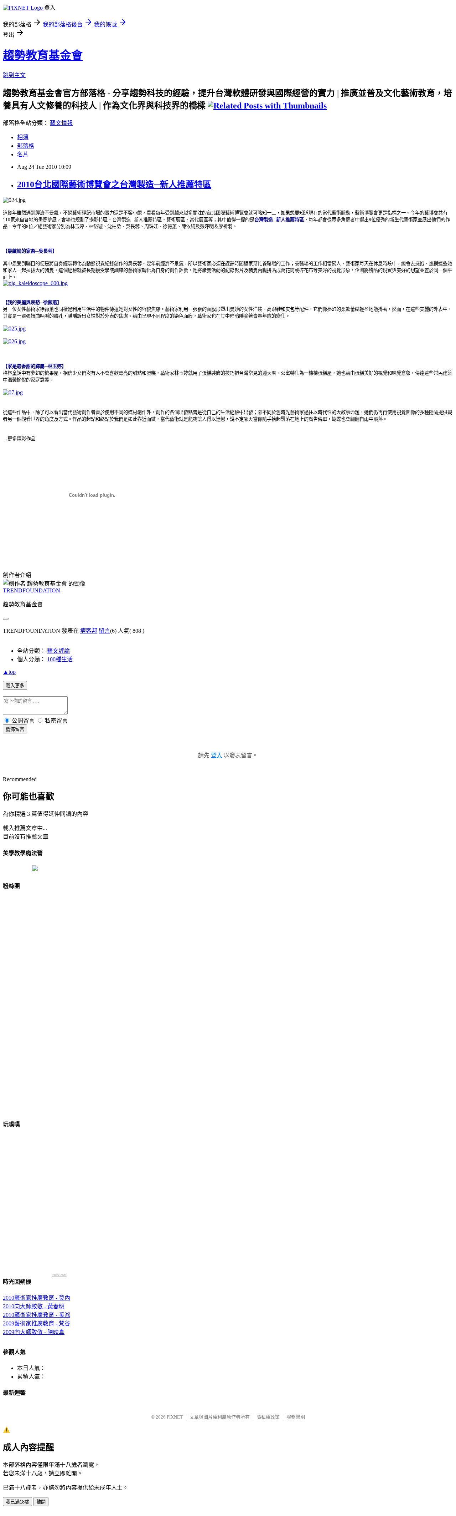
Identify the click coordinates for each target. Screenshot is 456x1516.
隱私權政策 (268, 1417)
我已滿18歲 (17, 1502)
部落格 (25, 146)
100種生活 (60, 659)
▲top (9, 672)
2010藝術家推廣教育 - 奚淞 (36, 1315)
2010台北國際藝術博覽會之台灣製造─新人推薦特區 (114, 184)
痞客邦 (88, 631)
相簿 (22, 137)
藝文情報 (61, 123)
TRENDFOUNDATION (31, 590)
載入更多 (15, 685)
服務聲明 (295, 1417)
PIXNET (175, 1417)
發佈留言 (15, 729)
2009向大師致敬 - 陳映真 (33, 1332)
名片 (22, 154)
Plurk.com (59, 1275)
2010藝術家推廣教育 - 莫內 (36, 1298)
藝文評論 (58, 651)
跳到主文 (14, 75)
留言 (104, 631)
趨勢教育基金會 (43, 55)
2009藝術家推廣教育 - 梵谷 (36, 1323)
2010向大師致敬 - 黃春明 (33, 1306)
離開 (41, 1502)
